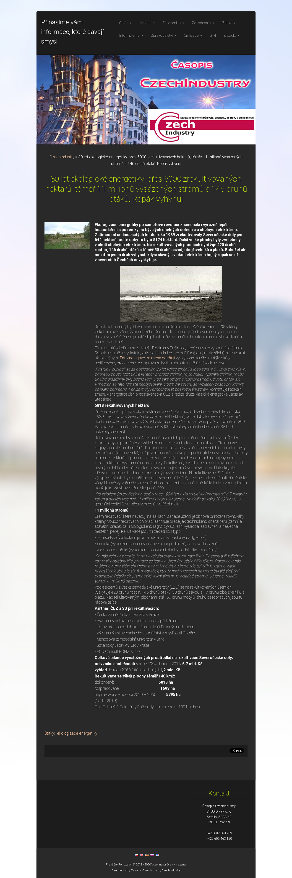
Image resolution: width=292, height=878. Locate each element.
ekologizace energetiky (77, 733)
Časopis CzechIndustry (146, 870)
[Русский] (152, 855)
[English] (141, 855)
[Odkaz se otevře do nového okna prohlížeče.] (67, 235)
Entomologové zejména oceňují (147, 358)
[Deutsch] (147, 855)
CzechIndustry (62, 157)
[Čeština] (136, 855)
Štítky (49, 733)
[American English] (157, 855)
